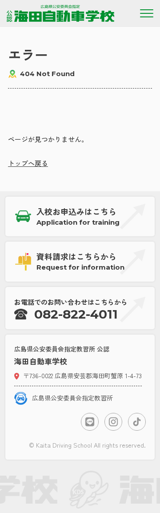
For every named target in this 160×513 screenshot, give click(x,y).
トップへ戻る (28, 163)
